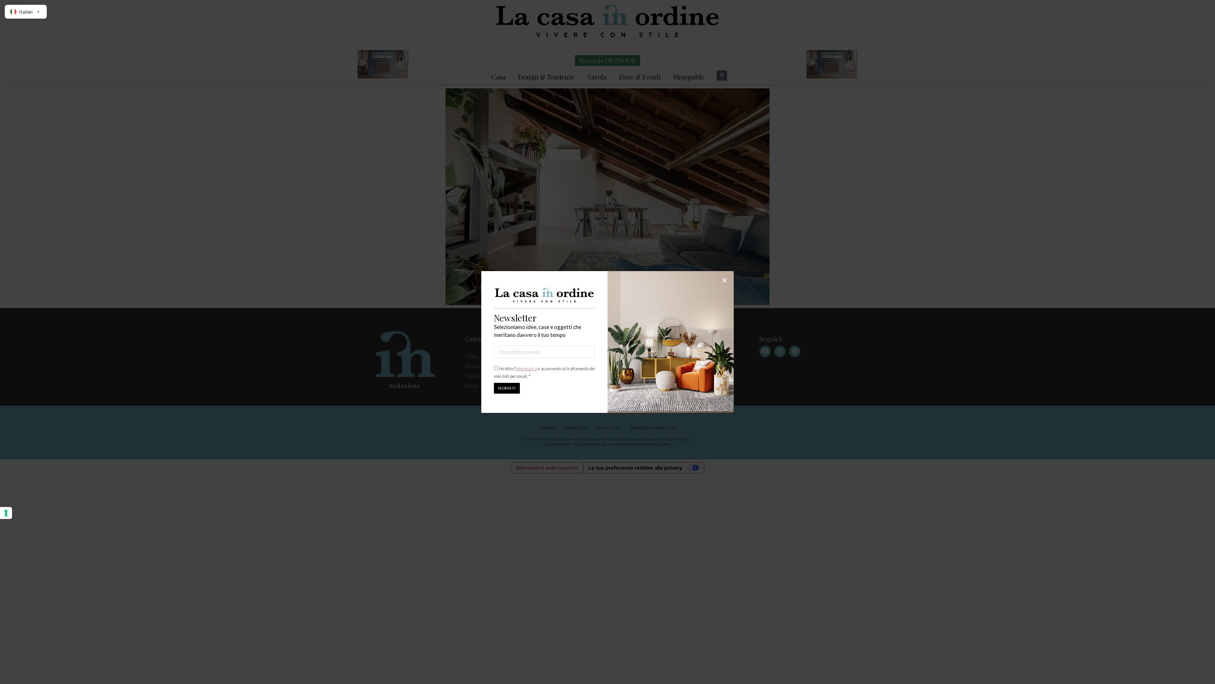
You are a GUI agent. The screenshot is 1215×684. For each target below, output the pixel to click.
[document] (607, 342)
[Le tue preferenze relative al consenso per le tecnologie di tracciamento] (6, 513)
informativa (526, 368)
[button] (724, 280)
